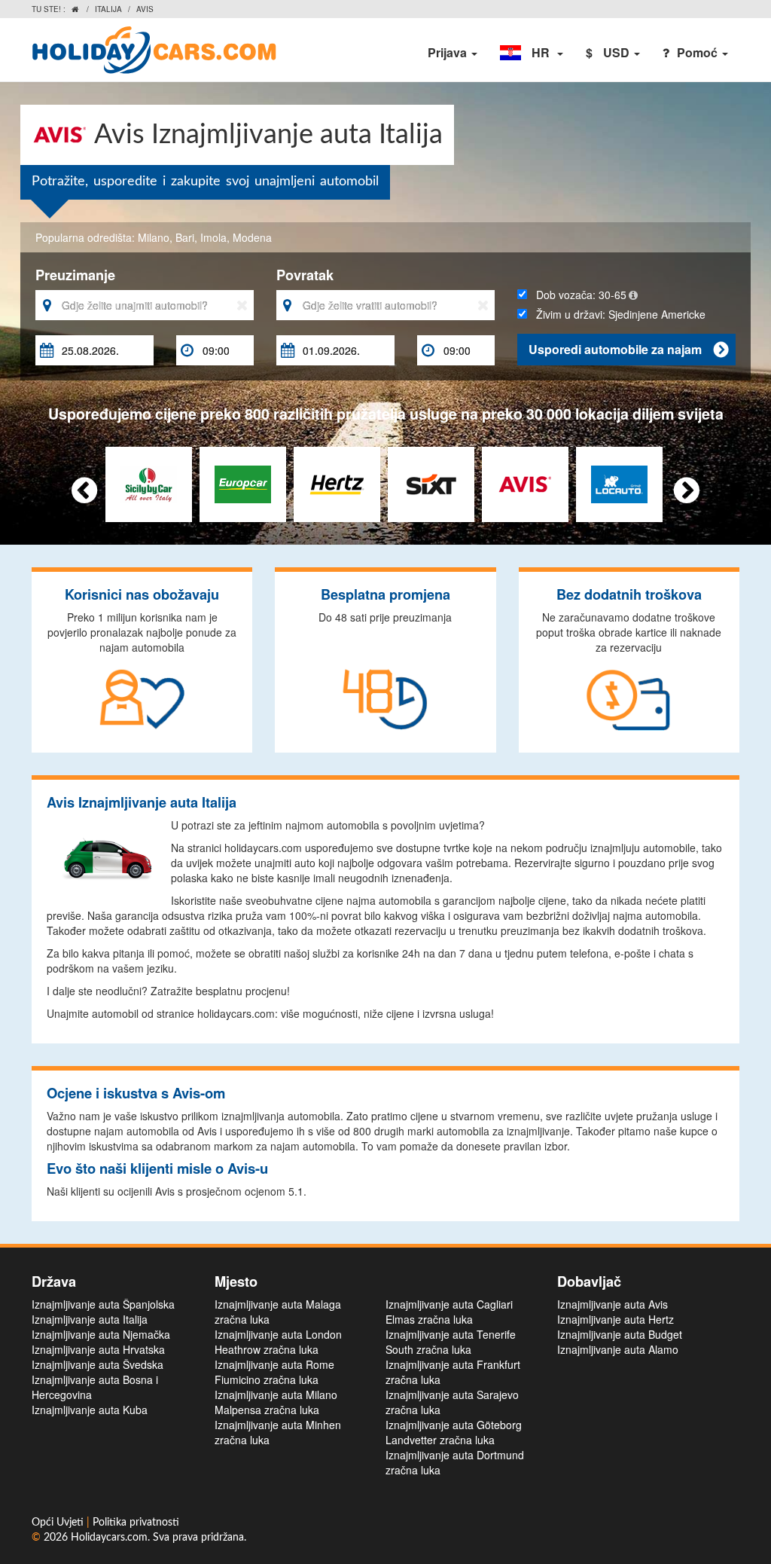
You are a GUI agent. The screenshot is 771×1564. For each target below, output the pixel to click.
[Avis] (525, 482)
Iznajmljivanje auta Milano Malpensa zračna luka (276, 1402)
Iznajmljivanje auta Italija (90, 1319)
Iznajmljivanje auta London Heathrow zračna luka (278, 1342)
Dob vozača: (576, 294)
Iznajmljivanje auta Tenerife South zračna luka (451, 1342)
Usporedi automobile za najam (628, 349)
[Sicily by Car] (148, 482)
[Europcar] (243, 482)
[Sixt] (431, 482)
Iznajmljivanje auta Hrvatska (98, 1349)
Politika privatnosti (136, 1522)
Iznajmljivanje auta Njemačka (101, 1334)
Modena (252, 237)
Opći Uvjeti (59, 1522)
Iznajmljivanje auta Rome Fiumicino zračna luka (274, 1372)
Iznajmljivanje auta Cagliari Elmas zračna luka (449, 1312)
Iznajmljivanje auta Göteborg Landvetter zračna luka (454, 1432)
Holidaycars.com (109, 1537)
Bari (184, 237)
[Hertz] (337, 482)
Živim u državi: (611, 322)
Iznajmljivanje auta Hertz (615, 1319)
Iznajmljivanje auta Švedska (97, 1364)
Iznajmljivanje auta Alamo (617, 1349)
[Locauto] (619, 482)
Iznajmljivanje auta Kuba (90, 1409)
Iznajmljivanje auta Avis (612, 1304)
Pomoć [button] (699, 52)
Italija (108, 9)
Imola (213, 237)
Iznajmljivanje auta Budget (619, 1334)
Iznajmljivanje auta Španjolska (103, 1304)
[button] (531, 53)
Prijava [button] (449, 52)
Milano (153, 237)
